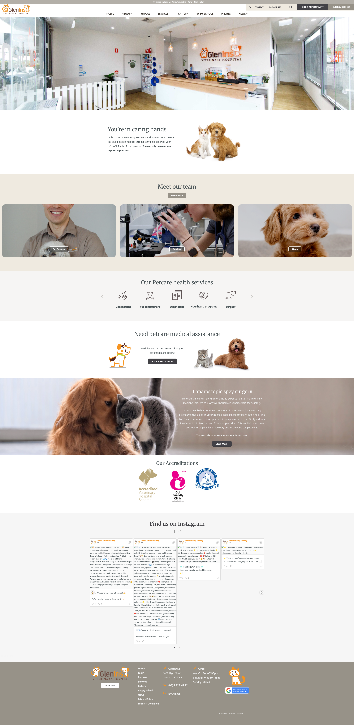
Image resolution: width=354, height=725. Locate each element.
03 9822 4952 (276, 7)
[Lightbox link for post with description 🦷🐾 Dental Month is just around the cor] (155, 586)
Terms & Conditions (148, 703)
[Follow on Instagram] (179, 532)
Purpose (145, 13)
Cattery (183, 13)
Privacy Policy (145, 699)
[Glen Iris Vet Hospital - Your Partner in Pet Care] (16, 9)
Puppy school (145, 690)
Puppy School (204, 13)
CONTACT (259, 7)
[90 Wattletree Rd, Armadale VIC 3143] (250, 7)
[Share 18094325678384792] (218, 579)
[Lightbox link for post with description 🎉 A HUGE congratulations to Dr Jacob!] (111, 567)
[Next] (251, 296)
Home (110, 13)
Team (141, 672)
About (126, 13)
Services (163, 13)
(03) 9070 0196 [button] (6, 656)
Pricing (226, 13)
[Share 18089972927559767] (262, 567)
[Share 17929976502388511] (174, 642)
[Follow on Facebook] (174, 532)
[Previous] (102, 296)
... (123, 599)
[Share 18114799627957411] (130, 604)
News (242, 13)
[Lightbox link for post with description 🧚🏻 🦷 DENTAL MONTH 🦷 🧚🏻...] (199, 554)
